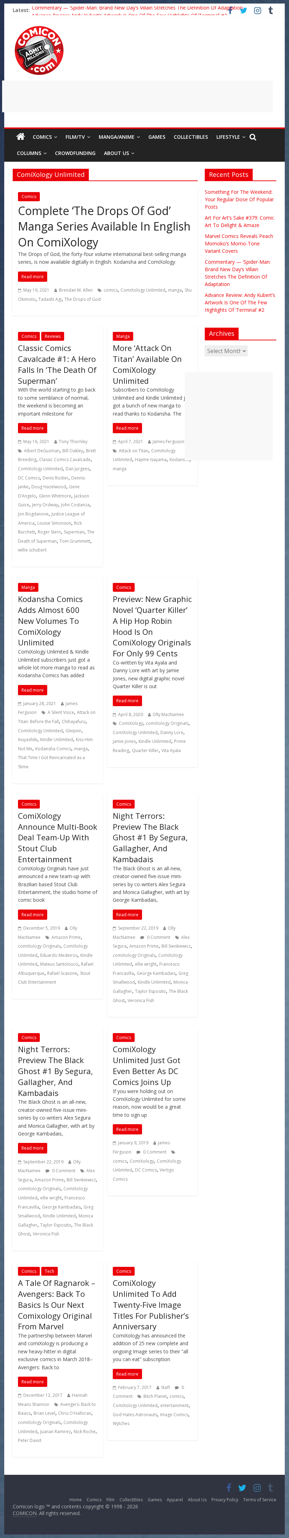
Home (75, 1500)
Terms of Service (259, 1500)
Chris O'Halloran (74, 1413)
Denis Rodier (55, 478)
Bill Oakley (72, 451)
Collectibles (191, 136)
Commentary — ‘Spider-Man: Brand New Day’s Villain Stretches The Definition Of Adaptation (137, 10)
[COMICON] (39, 28)
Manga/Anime (117, 136)
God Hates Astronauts (135, 1415)
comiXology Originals (167, 723)
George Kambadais (156, 973)
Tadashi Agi (50, 299)
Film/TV (75, 136)
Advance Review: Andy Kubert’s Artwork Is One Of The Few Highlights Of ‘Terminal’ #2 (240, 302)
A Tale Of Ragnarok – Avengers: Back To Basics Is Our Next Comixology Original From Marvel (56, 1304)
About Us (116, 153)
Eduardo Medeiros (59, 955)
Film (110, 1500)
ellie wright (145, 964)
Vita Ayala (171, 750)
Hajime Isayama (151, 460)
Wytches (121, 1423)
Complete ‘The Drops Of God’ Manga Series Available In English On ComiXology (104, 226)
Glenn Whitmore (55, 496)
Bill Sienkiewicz (176, 946)
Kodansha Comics (53, 749)
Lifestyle (228, 136)
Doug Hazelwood (48, 487)
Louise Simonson (54, 523)
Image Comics (174, 1415)
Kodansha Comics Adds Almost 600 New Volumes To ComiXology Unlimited (50, 621)
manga (175, 290)
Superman (74, 532)
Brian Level (44, 1413)
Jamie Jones (124, 741)
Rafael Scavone (62, 973)
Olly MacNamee (168, 714)
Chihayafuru (74, 722)
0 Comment (158, 937)
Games (156, 136)
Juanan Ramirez (55, 1432)
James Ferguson (168, 442)
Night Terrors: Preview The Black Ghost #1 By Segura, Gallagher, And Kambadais (150, 837)
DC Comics (29, 478)
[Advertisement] (137, 96)
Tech (49, 1271)
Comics (42, 136)
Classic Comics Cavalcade (65, 460)
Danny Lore (171, 732)
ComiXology (131, 723)
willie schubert (32, 550)
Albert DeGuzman (42, 451)
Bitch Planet (155, 1396)
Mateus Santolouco (59, 964)
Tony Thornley (73, 442)
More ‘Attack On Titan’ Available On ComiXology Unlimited (147, 364)
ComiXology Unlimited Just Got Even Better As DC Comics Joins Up (146, 1065)
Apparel (175, 1500)
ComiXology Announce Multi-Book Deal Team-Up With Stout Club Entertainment (57, 837)
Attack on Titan (133, 451)
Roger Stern (49, 532)
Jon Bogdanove (33, 514)
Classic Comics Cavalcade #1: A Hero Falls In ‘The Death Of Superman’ (57, 364)
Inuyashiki (27, 740)
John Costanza (75, 505)
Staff (165, 1387)
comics (111, 290)
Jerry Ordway (45, 505)
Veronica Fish (141, 1000)
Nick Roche (85, 1432)
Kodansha (180, 460)
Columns (29, 153)
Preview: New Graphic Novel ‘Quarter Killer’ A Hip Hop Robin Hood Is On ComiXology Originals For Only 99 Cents (152, 626)
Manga (123, 336)
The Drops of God (82, 299)
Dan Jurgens (78, 469)
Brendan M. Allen (76, 290)
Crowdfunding (75, 153)
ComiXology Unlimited (143, 290)
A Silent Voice (61, 712)
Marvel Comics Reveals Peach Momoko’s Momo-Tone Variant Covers (239, 243)
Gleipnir (73, 731)
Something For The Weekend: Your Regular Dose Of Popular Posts (239, 199)
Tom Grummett (75, 541)
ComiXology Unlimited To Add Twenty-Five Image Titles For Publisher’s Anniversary (151, 1304)
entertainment (174, 1405)
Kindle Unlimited (56, 740)
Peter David (29, 1440)
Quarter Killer (145, 750)
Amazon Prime (66, 937)
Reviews (53, 336)
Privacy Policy (224, 1500)
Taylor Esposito (150, 991)
